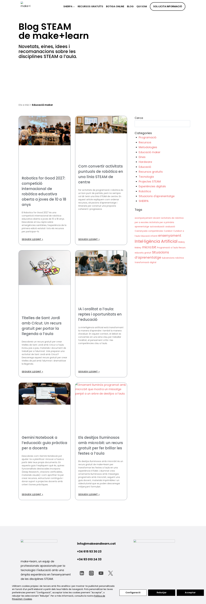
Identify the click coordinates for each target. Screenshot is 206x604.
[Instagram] (91, 573)
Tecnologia (146, 177)
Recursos (145, 142)
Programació (147, 137)
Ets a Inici (24, 105)
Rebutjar (161, 592)
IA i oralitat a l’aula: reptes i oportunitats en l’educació (100, 314)
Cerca (139, 118)
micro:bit (149, 247)
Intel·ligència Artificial (156, 241)
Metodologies (148, 147)
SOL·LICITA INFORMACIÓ (167, 6)
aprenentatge (142, 226)
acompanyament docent (147, 218)
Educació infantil (149, 236)
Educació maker (149, 152)
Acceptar (190, 592)
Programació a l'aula (167, 247)
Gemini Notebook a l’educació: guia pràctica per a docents (44, 443)
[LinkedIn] (82, 573)
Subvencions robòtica (173, 257)
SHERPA (144, 201)
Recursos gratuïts (90, 6)
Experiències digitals (152, 186)
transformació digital (145, 262)
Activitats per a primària (161, 222)
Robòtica (145, 191)
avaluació (170, 226)
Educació (145, 167)
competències (155, 231)
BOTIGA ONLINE (115, 6)
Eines (142, 157)
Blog (130, 6)
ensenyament (169, 235)
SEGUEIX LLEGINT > (32, 239)
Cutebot (168, 231)
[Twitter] (110, 573)
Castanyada (141, 231)
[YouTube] (101, 573)
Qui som (141, 6)
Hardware (145, 162)
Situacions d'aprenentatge (156, 196)
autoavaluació (157, 226)
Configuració (133, 592)
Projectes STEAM (150, 181)
